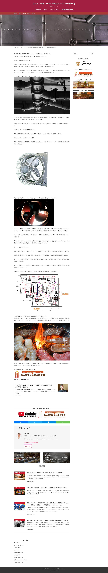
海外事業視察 (17, 552)
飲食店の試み (17, 562)
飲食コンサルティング (41, 56)
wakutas (56, 570)
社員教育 (16, 555)
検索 (91, 54)
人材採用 (16, 542)
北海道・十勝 (17, 547)
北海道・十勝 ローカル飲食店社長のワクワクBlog (54, 3)
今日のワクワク (17, 545)
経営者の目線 (17, 557)
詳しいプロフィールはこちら (31, 442)
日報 (15, 550)
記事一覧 (27, 446)
